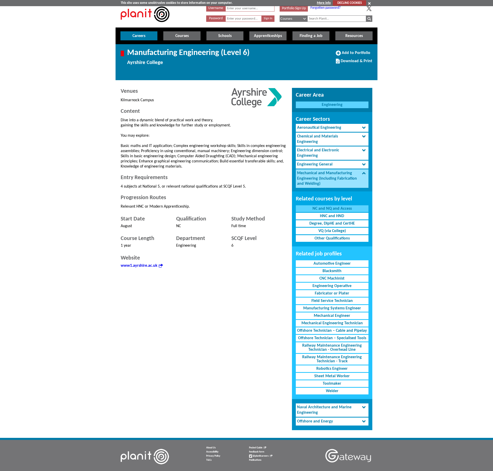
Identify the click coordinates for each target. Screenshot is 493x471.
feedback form (256, 452)
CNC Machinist (332, 278)
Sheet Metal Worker (332, 376)
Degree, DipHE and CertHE (332, 223)
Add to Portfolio (355, 55)
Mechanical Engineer (332, 316)
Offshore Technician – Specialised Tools (332, 338)
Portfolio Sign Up (294, 8)
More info (324, 3)
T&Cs (209, 460)
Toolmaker (332, 384)
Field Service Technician (332, 301)
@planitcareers (260, 456)
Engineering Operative (332, 286)
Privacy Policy (213, 456)
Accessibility (212, 452)
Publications (255, 460)
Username (215, 8)
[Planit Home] (145, 25)
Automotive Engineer (332, 264)
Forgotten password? (325, 8)
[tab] (332, 128)
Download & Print (355, 63)
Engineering (332, 105)
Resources (354, 36)
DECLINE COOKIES (349, 3)
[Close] (369, 3)
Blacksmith (332, 271)
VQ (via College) (332, 231)
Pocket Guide (255, 448)
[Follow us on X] (369, 8)
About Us (211, 448)
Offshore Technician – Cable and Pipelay (332, 331)
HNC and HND (332, 216)
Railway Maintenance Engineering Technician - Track (332, 359)
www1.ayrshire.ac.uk (139, 266)
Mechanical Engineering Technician (332, 323)
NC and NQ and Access (332, 209)
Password (216, 18)
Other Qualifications (332, 238)
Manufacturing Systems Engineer (332, 308)
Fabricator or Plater (332, 293)
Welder (332, 391)
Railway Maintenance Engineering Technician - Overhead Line (332, 348)
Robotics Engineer (332, 369)
